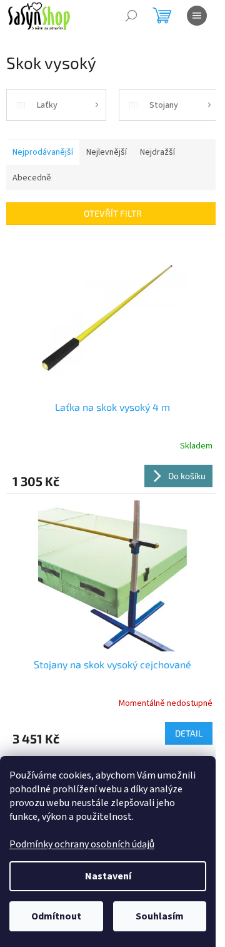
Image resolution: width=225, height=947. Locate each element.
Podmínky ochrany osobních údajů (81, 844)
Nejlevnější (106, 152)
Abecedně (31, 178)
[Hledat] (131, 15)
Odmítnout (56, 916)
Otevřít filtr (113, 213)
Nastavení (108, 876)
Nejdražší (157, 152)
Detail (188, 733)
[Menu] (196, 15)
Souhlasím (160, 916)
